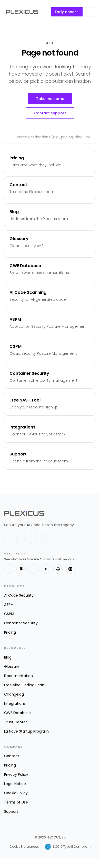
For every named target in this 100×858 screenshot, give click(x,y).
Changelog (14, 694)
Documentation (18, 675)
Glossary (11, 666)
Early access (66, 11)
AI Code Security (19, 595)
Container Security (21, 623)
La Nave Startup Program (26, 731)
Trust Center (15, 722)
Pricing (10, 632)
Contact (11, 756)
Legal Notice (15, 783)
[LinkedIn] (21, 538)
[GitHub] (33, 538)
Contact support (50, 113)
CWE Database (17, 712)
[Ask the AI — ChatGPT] (8, 569)
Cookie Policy (16, 793)
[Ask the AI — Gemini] (45, 569)
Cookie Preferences (24, 847)
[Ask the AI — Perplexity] (33, 569)
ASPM (9, 604)
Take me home (50, 98)
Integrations (15, 703)
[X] (8, 538)
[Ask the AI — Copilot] (58, 569)
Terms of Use (16, 802)
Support (11, 811)
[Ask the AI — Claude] (21, 569)
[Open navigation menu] (89, 11)
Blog (8, 657)
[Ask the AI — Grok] (70, 569)
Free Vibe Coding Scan (24, 685)
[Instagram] (45, 538)
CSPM (9, 613)
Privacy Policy (16, 774)
